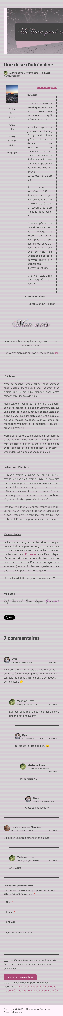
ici (56, 352)
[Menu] (54, 30)
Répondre (53, 662)
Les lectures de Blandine (26, 827)
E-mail (10, 912)
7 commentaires (12, 76)
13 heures (30, 554)
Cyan (14, 658)
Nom (9, 902)
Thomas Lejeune (47, 87)
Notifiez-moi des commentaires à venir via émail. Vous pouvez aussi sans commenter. (30, 964)
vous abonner (39, 964)
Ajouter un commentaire (20, 932)
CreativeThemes (13, 1012)
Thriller (46, 73)
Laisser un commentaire (20, 977)
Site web (11, 921)
